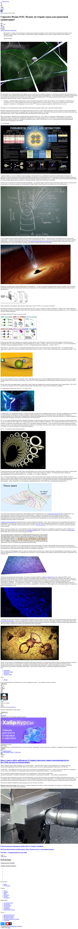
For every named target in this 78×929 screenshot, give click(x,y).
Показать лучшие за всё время (8, 866)
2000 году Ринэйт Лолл (48, 577)
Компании (6, 895)
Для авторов (7, 904)
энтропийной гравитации (7, 621)
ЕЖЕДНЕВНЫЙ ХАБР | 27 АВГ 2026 (10, 752)
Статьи (5, 890)
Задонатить (4, 683)
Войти (5, 884)
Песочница (6, 897)
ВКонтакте (3, 715)
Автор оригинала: (8, 30)
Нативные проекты (9, 917)
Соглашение (7, 908)
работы (35, 530)
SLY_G (2, 13)
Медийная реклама (8, 916)
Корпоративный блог (9, 915)
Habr (9, 927)
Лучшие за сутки (5, 863)
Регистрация (7, 885)
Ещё (5, 856)
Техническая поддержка (16, 926)
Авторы (6, 896)
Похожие (12, 863)
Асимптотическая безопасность (9, 522)
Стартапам (6, 920)
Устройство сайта (8, 903)
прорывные (30, 530)
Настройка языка (5, 926)
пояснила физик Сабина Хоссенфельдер (40, 241)
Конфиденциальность (9, 909)
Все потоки (6, 1)
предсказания (70, 530)
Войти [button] (2, 9)
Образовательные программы (11, 919)
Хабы (5, 893)
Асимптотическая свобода (54, 513)
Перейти (3, 748)
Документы (7, 907)
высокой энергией (40, 524)
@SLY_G (13, 707)
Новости (6, 892)
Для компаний (7, 905)
